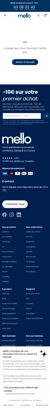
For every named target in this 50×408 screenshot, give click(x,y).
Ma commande (33, 293)
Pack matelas (8, 252)
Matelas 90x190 (8, 345)
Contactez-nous (15, 204)
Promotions (31, 271)
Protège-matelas (9, 261)
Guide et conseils (9, 303)
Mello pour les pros (10, 323)
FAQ (27, 298)
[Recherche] (38, 15)
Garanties (30, 313)
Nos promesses (8, 308)
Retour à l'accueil (25, 62)
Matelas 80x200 (9, 340)
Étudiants (30, 241)
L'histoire (5, 293)
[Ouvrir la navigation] (5, 15)
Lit (3, 247)
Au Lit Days (30, 261)
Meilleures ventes (33, 232)
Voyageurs (30, 247)
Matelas (5, 232)
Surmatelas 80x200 (34, 340)
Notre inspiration (9, 313)
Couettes (6, 276)
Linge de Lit (6, 256)
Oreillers (5, 281)
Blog (4, 298)
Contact (29, 303)
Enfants (29, 237)
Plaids (4, 271)
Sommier (6, 241)
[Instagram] (11, 214)
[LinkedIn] (19, 214)
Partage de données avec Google (20, 394)
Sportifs (29, 252)
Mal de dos (31, 256)
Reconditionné (32, 266)
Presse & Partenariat (34, 318)
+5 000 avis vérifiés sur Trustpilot (18, 161)
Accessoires (7, 266)
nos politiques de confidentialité (32, 122)
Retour (29, 308)
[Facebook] (4, 214)
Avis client (6, 328)
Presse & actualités (10, 318)
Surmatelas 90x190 (34, 345)
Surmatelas (7, 237)
